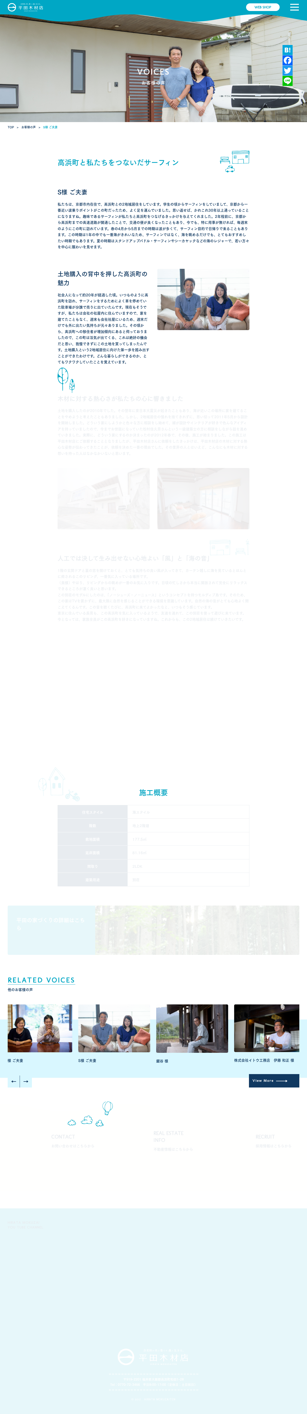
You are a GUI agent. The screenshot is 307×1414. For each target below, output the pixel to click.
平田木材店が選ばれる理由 (81, 1273)
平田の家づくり (123, 1270)
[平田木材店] (26, 7)
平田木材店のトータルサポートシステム (179, 1273)
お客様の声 (218, 1270)
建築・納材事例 (172, 1225)
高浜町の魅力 (219, 1225)
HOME (14, 1199)
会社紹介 (69, 1225)
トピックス (266, 1270)
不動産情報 (267, 1225)
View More (26, 939)
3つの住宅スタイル (126, 1225)
